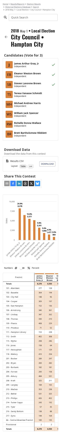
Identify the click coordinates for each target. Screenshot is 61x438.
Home (5, 4)
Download (47, 163)
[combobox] (33, 17)
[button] (23, 166)
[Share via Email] (7, 183)
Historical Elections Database (17, 7)
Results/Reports (17, 4)
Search (36, 7)
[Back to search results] (6, 36)
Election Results (34, 4)
